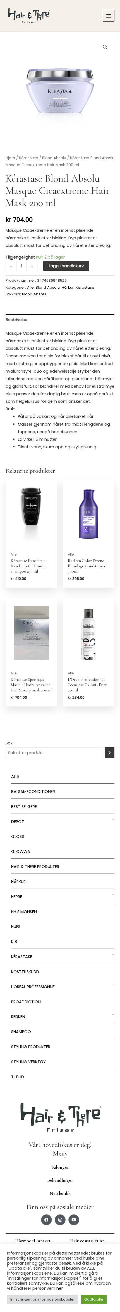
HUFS (15, 926)
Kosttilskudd (25, 972)
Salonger (60, 1167)
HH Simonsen (24, 912)
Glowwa (20, 851)
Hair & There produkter (35, 866)
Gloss (17, 836)
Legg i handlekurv (66, 266)
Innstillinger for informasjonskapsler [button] (42, 1299)
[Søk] (109, 752)
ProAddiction (26, 1002)
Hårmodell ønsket (33, 1241)
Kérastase (21, 956)
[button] (105, 47)
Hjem (10, 158)
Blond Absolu (54, 158)
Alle (15, 776)
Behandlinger (60, 1180)
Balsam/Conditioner (33, 791)
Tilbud (17, 1077)
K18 (14, 941)
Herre (16, 896)
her (59, 1288)
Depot (17, 821)
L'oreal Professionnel (33, 987)
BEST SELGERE (24, 806)
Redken (18, 1016)
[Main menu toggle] (108, 15)
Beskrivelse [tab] (16, 319)
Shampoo (21, 1031)
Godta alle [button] (93, 1299)
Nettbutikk (60, 1193)
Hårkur (18, 881)
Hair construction (87, 1241)
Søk (9, 743)
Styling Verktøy (28, 1062)
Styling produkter (30, 1047)
